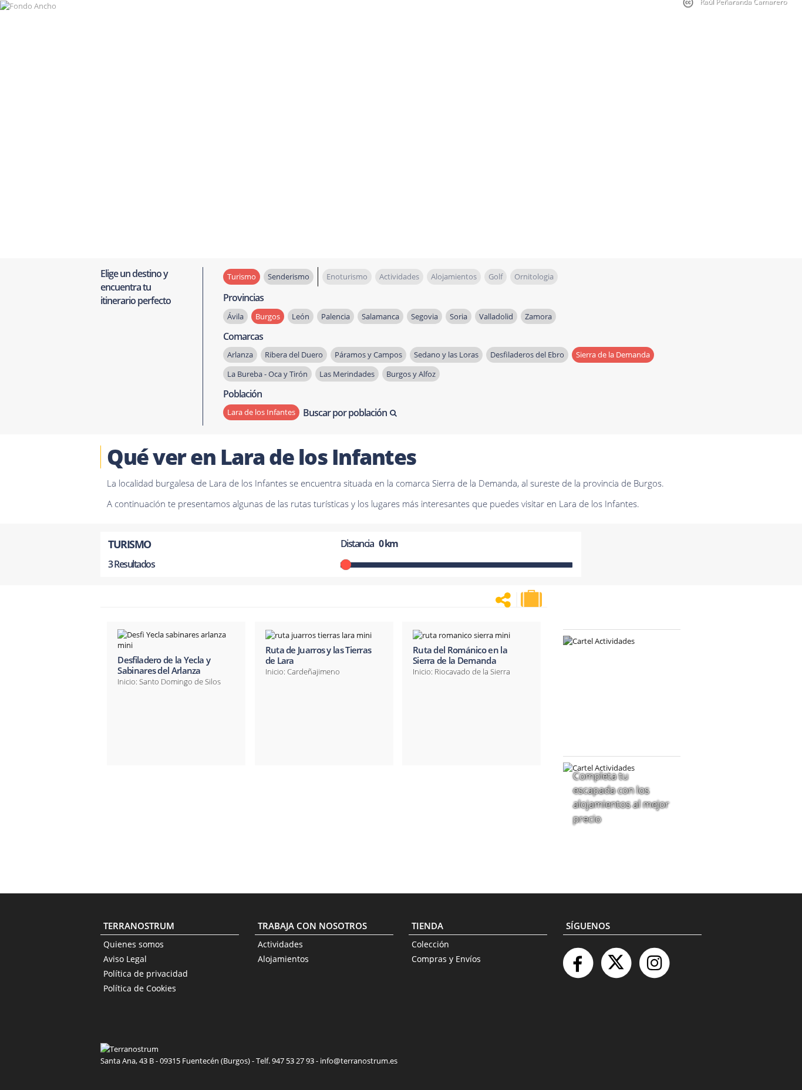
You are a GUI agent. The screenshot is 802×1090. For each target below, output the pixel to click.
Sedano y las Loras (446, 354)
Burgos (267, 316)
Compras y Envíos (446, 958)
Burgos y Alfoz (411, 374)
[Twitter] (616, 958)
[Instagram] (654, 958)
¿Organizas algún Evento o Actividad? (616, 656)
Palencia (335, 316)
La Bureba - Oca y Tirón (267, 374)
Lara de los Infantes (261, 412)
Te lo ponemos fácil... (614, 715)
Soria (458, 316)
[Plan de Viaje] (532, 599)
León (300, 316)
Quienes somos (133, 944)
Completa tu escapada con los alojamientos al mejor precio (621, 797)
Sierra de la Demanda (613, 354)
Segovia (424, 316)
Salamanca (380, 316)
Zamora (538, 316)
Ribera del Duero (294, 354)
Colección (430, 944)
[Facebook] (577, 958)
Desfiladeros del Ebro (527, 354)
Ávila (235, 316)
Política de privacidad (145, 973)
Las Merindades (347, 374)
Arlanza (240, 354)
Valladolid (496, 316)
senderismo (288, 276)
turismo (241, 276)
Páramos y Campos (368, 354)
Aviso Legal (125, 958)
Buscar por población (345, 412)
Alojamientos (283, 958)
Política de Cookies (139, 988)
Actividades (280, 944)
